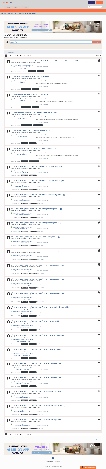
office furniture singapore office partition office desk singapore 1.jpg (36, 377)
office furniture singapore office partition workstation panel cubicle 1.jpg (37, 181)
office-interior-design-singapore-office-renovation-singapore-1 (34, 112)
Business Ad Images (35, 62)
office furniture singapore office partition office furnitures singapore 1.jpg (37, 293)
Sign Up (100, 2)
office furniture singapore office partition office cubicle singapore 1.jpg (36, 420)
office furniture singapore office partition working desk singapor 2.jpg (36, 223)
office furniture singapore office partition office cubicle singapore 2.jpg (36, 391)
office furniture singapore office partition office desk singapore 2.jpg (36, 363)
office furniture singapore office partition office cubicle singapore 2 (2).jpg (38, 406)
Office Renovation (49, 81)
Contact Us (57, 461)
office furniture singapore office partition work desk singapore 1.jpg (35, 251)
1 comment (24, 71)
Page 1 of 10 (30, 55)
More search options (16, 47)
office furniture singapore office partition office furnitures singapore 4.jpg (37, 279)
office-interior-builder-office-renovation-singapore (29, 94)
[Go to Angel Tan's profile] (8, 62)
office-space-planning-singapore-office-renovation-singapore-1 (34, 148)
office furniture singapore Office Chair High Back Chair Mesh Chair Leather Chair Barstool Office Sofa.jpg (49, 61)
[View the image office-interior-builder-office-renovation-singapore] (22, 99)
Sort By (98, 55)
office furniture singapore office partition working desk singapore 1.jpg (36, 209)
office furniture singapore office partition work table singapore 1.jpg (35, 237)
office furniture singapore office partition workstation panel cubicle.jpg (36, 167)
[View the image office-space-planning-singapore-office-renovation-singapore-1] (22, 153)
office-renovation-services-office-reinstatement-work (30, 130)
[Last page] (24, 56)
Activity (25, 7)
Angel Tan (13, 62)
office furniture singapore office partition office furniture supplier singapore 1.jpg (40, 307)
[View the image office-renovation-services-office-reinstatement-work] (22, 135)
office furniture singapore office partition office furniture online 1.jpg (35, 321)
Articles (8, 7)
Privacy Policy (49, 461)
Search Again (96, 42)
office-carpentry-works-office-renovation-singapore (30, 76)
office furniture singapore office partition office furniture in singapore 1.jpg (38, 349)
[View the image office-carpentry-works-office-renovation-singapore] (22, 81)
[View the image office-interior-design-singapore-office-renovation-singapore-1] (22, 117)
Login (91, 2)
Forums (16, 7)
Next (21, 55)
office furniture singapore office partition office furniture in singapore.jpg (37, 335)
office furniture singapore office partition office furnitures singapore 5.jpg (37, 265)
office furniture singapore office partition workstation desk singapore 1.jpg (38, 195)
